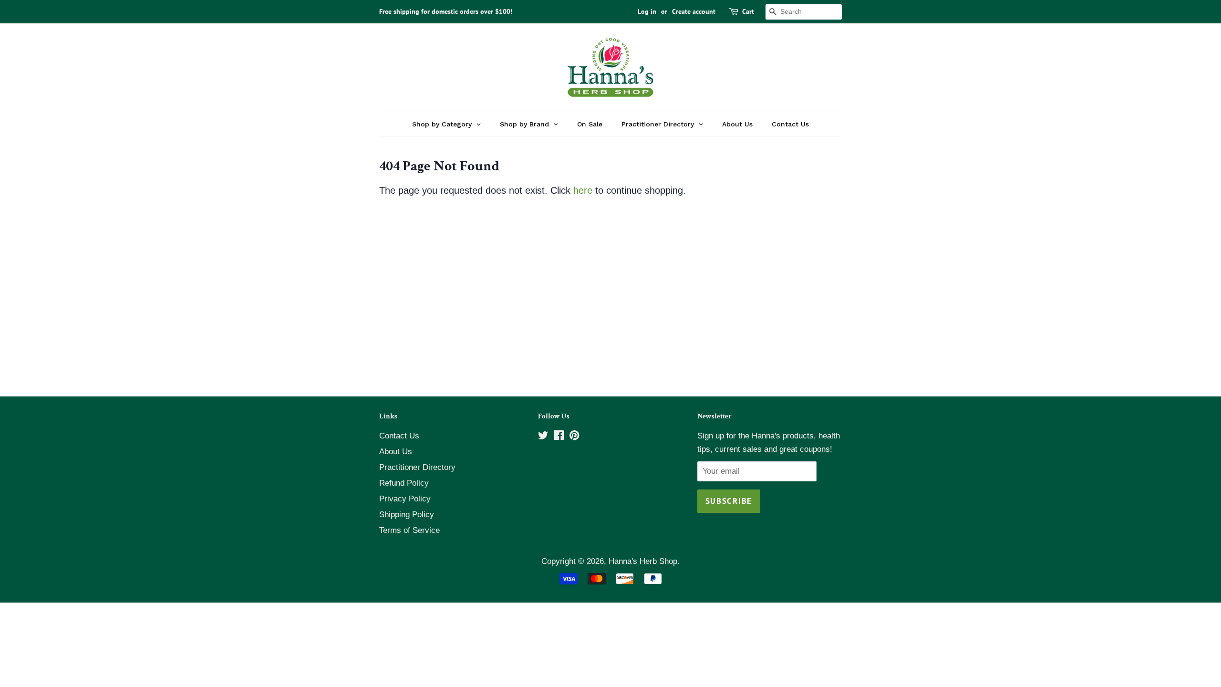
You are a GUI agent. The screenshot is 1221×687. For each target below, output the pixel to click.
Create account (693, 11)
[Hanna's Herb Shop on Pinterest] (574, 436)
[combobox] (804, 12)
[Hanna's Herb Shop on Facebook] (558, 436)
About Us (395, 451)
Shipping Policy (406, 514)
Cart (748, 11)
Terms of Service (409, 530)
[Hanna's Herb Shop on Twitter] (543, 436)
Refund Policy (404, 483)
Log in (647, 11)
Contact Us (399, 435)
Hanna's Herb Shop (643, 561)
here (582, 190)
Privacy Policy (405, 498)
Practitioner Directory (417, 467)
